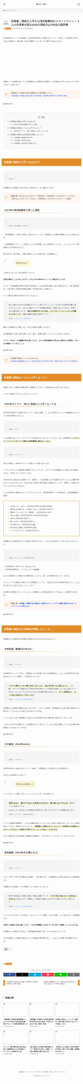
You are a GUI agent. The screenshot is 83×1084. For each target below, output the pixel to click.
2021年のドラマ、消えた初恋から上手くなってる (31, 131)
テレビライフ (18, 454)
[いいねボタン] (6, 949)
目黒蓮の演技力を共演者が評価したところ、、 (28, 135)
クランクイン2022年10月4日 (23, 906)
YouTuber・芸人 (47, 1072)
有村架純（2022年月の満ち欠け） (25, 143)
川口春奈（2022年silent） (23, 140)
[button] (9, 974)
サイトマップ (59, 1072)
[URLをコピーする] (73, 974)
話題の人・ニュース (26, 1072)
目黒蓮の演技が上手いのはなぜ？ (23, 121)
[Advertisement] (41, 61)
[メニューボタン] (4, 4)
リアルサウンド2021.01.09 (22, 318)
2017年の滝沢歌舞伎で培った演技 (25, 124)
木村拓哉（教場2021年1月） (24, 137)
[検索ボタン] (78, 4)
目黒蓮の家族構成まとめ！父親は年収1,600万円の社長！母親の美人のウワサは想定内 (44, 361)
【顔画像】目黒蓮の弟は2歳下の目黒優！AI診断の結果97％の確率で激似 (39, 96)
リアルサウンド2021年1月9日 (23, 699)
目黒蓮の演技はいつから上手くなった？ (25, 128)
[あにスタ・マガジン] (41, 4)
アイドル (8, 28)
